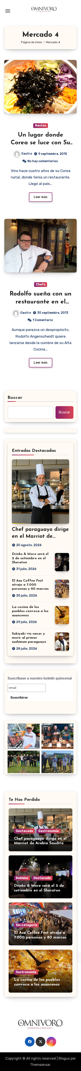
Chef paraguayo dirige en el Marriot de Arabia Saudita (40, 536)
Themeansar (40, 1065)
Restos (40, 125)
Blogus (64, 1058)
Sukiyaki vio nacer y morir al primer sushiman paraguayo (29, 638)
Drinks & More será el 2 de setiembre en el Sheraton (30, 558)
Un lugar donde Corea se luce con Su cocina (40, 143)
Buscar (15, 398)
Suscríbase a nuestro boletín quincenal (40, 678)
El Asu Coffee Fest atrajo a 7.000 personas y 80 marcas (30, 585)
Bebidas (22, 878)
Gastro (26, 153)
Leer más (41, 197)
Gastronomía (48, 831)
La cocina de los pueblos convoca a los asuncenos (30, 611)
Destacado (24, 831)
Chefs (40, 284)
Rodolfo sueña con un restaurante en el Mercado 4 (40, 302)
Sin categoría (26, 925)
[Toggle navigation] (7, 11)
